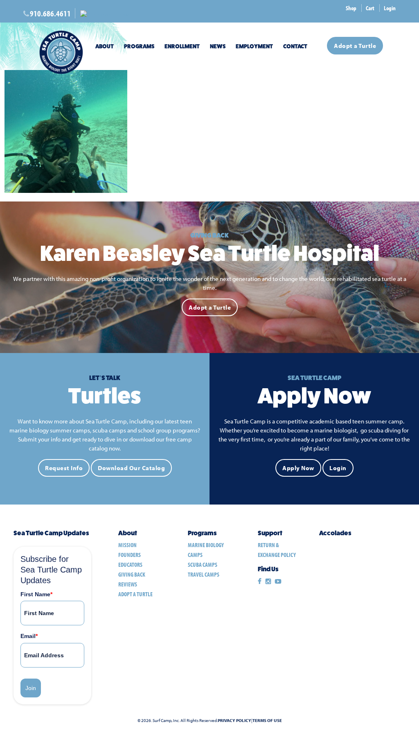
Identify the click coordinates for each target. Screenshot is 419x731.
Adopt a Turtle (355, 46)
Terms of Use (267, 720)
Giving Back (131, 574)
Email (29, 636)
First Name (36, 594)
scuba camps (202, 564)
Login (390, 8)
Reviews (127, 584)
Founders (129, 555)
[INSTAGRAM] (268, 581)
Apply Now (298, 468)
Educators (130, 564)
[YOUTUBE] (278, 581)
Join (30, 688)
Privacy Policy (234, 720)
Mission (127, 545)
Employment (254, 46)
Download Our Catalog (131, 468)
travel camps (203, 574)
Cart (370, 8)
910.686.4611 (50, 13)
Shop (351, 8)
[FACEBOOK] (259, 581)
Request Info (64, 468)
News (217, 46)
